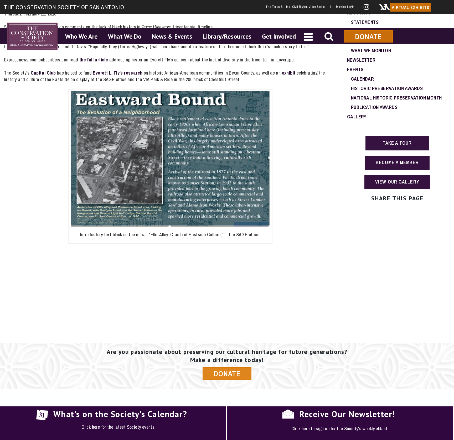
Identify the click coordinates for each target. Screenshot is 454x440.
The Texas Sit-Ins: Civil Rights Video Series (298, 7)
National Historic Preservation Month (396, 98)
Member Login (345, 7)
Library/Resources (227, 36)
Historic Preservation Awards (387, 88)
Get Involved (279, 36)
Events (355, 69)
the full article (93, 59)
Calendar (362, 79)
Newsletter (361, 60)
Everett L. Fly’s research (117, 73)
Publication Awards (374, 107)
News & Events (172, 36)
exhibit (289, 73)
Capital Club (43, 73)
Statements (365, 22)
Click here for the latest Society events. (118, 427)
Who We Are (81, 36)
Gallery (357, 116)
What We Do (124, 36)
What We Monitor (371, 50)
